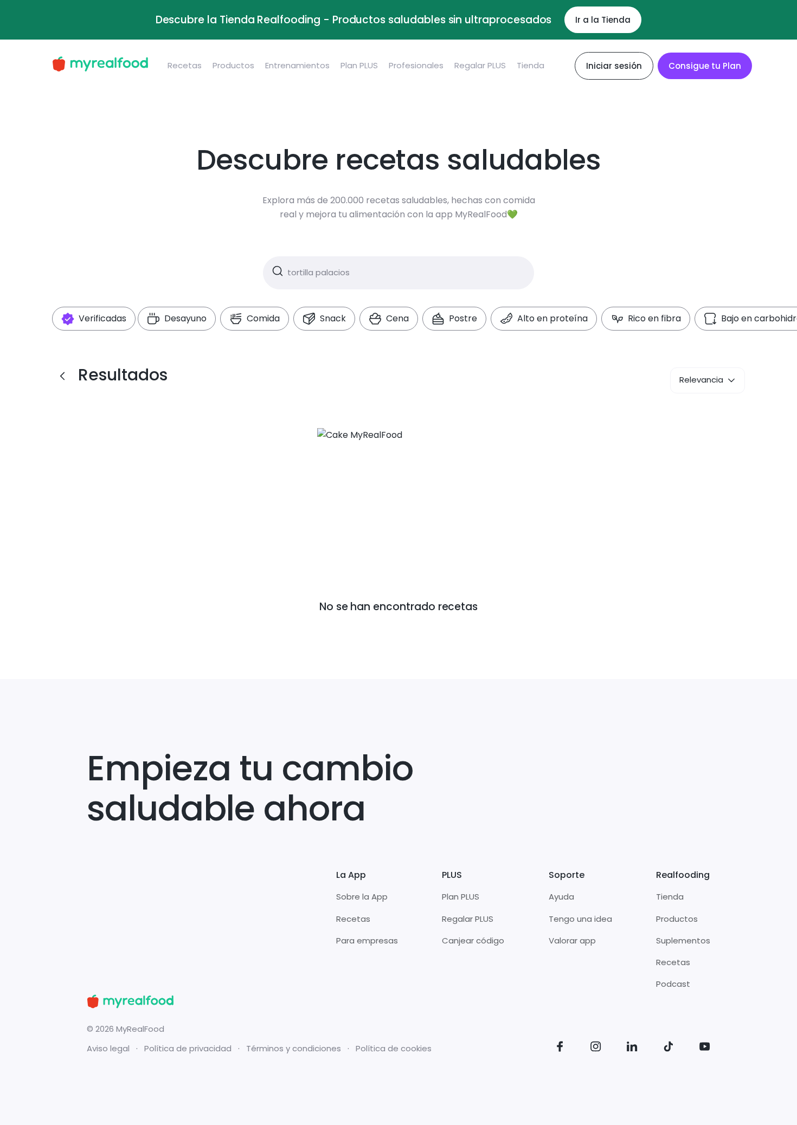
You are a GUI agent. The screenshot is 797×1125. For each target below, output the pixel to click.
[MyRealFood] (100, 66)
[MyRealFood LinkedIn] (632, 1048)
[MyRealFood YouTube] (704, 1048)
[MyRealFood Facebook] (560, 1048)
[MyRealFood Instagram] (595, 1048)
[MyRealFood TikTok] (668, 1048)
